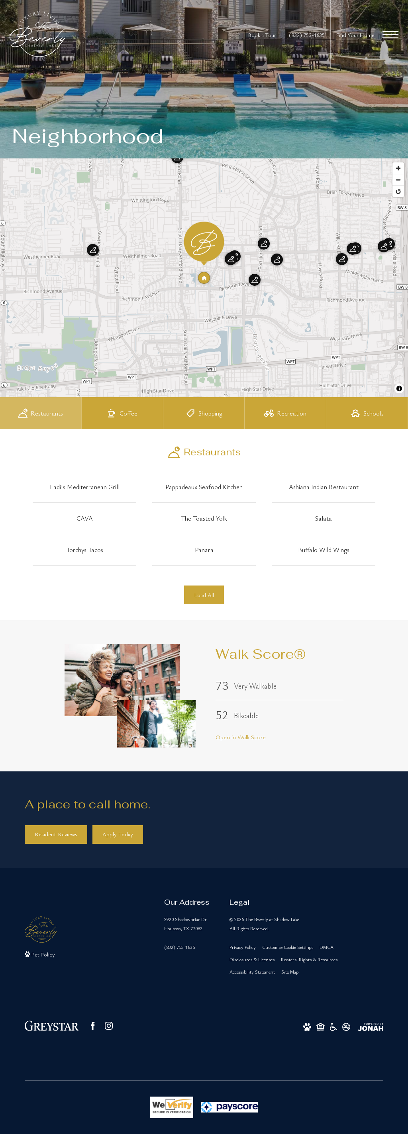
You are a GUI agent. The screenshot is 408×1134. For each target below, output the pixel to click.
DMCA (326, 947)
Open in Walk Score (241, 737)
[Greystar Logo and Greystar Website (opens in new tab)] (51, 1026)
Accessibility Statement (252, 971)
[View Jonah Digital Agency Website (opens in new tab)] (370, 1026)
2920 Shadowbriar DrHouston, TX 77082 (185, 923)
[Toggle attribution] (399, 388)
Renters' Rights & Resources (309, 959)
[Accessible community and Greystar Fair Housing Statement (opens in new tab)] (333, 1026)
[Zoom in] (398, 168)
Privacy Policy (243, 947)
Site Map (289, 971)
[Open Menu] (390, 34)
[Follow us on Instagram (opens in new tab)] (109, 1026)
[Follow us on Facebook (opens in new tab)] (93, 1026)
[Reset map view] (398, 191)
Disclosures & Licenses (252, 959)
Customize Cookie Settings (287, 947)
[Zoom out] (398, 179)
